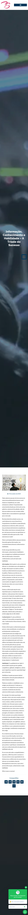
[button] (20, 5)
